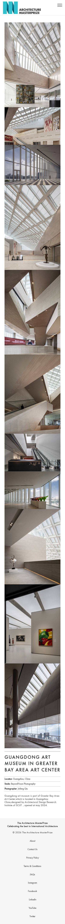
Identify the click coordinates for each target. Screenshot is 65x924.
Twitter (32, 916)
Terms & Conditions (32, 866)
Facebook (32, 891)
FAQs (32, 874)
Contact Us (32, 849)
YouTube (32, 908)
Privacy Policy (32, 858)
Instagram (32, 883)
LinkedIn (32, 899)
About (32, 841)
